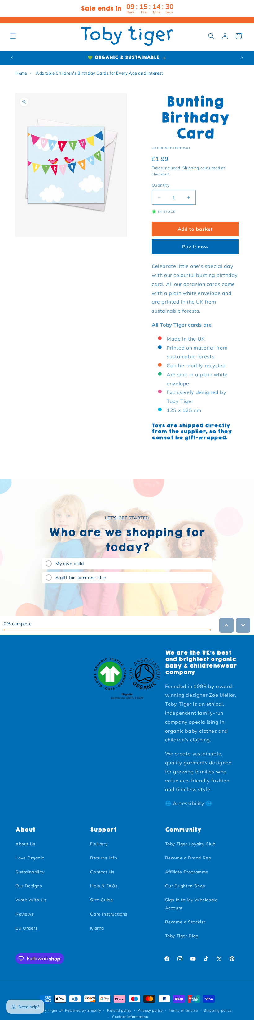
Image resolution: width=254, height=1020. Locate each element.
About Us (25, 844)
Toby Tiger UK (51, 1010)
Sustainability (29, 872)
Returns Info (103, 858)
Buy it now (195, 247)
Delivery (98, 844)
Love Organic (29, 858)
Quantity (160, 185)
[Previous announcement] (12, 58)
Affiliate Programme (186, 872)
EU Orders (26, 928)
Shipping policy (218, 1010)
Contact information (130, 1016)
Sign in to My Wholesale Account (191, 903)
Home (21, 72)
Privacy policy (150, 1010)
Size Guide (101, 900)
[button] (13, 36)
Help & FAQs (104, 886)
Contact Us (102, 872)
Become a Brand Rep (188, 858)
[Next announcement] (242, 58)
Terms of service (183, 1010)
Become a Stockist (185, 922)
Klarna (97, 928)
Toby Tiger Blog (182, 936)
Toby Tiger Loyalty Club (190, 844)
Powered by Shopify (83, 1010)
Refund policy (119, 1010)
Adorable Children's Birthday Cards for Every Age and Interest (99, 72)
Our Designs (28, 886)
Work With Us (30, 900)
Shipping (190, 167)
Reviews (24, 914)
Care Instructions (108, 914)
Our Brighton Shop (185, 886)
